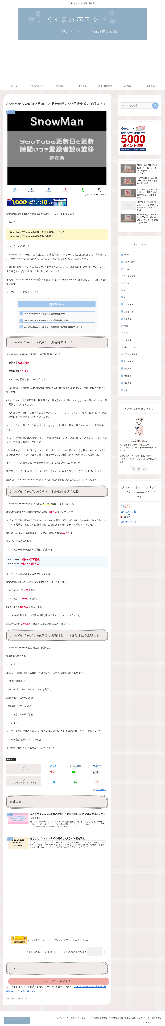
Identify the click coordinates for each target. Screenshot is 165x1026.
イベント (127, 269)
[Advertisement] (82, 63)
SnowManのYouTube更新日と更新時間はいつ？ (45, 314)
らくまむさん (139, 440)
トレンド (127, 290)
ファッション (129, 312)
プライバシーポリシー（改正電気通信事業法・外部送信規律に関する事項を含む (103, 1018)
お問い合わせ (62, 1018)
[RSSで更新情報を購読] (97, 782)
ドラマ (127, 297)
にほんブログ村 (128, 511)
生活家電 (127, 340)
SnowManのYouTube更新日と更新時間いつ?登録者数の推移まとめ (53, 327)
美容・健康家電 (130, 354)
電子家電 (127, 383)
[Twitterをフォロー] (54, 782)
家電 (126, 326)
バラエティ (128, 304)
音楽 (126, 390)
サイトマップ (143, 1018)
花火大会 (127, 368)
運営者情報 (156, 1018)
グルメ (127, 283)
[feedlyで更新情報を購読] (75, 782)
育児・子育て (129, 361)
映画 (126, 333)
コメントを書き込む (58, 980)
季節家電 (127, 319)
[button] (99, 190)
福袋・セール (129, 347)
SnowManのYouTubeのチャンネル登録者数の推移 (46, 320)
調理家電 (127, 376)
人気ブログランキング (130, 522)
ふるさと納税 (129, 262)
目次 (55, 304)
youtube (12, 759)
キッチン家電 (129, 276)
